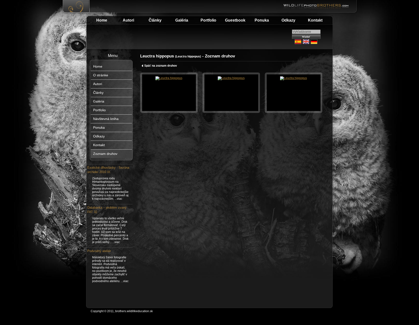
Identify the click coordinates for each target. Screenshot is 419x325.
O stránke (100, 75)
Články (155, 20)
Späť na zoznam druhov (160, 65)
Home (101, 20)
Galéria (181, 20)
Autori (128, 20)
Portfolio (208, 20)
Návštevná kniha (106, 119)
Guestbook (235, 20)
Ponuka (262, 20)
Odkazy (288, 20)
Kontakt (315, 20)
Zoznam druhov (105, 154)
